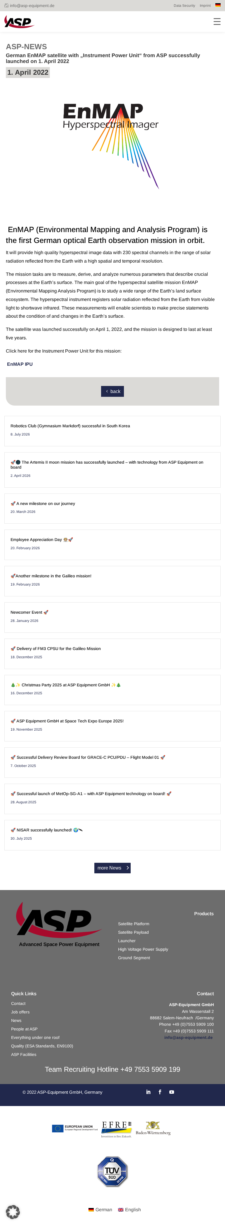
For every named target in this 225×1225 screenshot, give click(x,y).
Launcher (127, 941)
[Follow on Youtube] (171, 1092)
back (115, 391)
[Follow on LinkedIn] (148, 1092)
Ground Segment (134, 958)
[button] (13, 1212)
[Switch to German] (218, 5)
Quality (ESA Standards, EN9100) (42, 1046)
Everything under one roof (35, 1037)
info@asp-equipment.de (32, 5)
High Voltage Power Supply (143, 949)
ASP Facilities (23, 1054)
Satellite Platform (133, 924)
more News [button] (109, 867)
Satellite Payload (133, 932)
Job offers (20, 1012)
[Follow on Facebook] (160, 1092)
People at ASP (24, 1029)
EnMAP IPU (20, 364)
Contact (18, 1003)
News (16, 1020)
